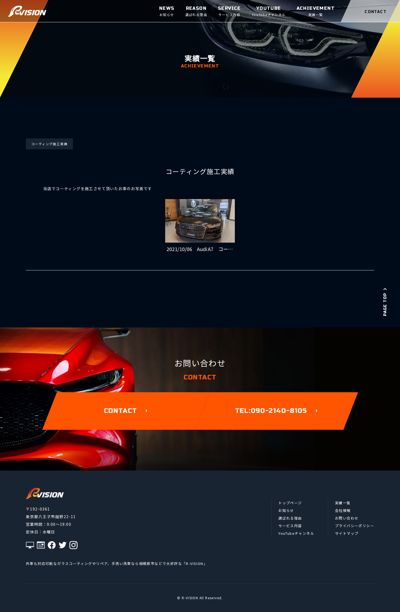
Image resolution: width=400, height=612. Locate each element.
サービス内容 (290, 525)
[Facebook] (52, 545)
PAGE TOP (385, 304)
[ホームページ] (41, 545)
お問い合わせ (346, 518)
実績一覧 (343, 502)
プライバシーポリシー (354, 525)
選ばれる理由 (290, 518)
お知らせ (286, 510)
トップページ (290, 502)
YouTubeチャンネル (296, 533)
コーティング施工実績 (49, 143)
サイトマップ (346, 533)
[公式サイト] (30, 545)
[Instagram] (73, 545)
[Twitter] (63, 545)
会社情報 (343, 510)
